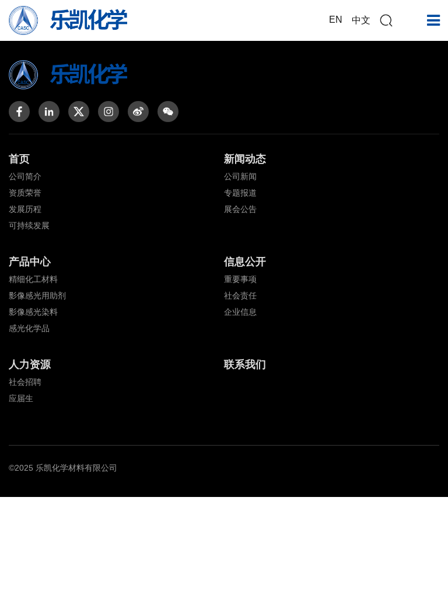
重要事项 (240, 279)
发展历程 (25, 209)
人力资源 (30, 364)
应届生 (21, 398)
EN (335, 20)
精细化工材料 (33, 279)
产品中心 (30, 261)
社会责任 (240, 295)
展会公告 (240, 209)
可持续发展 (29, 225)
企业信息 (240, 312)
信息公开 (245, 261)
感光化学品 (29, 328)
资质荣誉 (25, 192)
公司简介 (25, 176)
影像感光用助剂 (37, 295)
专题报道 (240, 192)
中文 (361, 20)
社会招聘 (25, 382)
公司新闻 (240, 176)
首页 (19, 159)
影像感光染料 (33, 312)
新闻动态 (245, 159)
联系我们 (245, 364)
